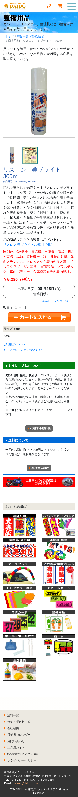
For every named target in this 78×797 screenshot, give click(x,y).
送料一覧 (13, 715)
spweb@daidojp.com (26, 783)
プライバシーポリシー (21, 760)
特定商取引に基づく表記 (23, 754)
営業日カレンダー (19, 734)
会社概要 (13, 728)
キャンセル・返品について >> (22, 349)
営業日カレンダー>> (55, 301)
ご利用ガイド (16, 747)
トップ (9, 36)
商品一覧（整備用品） (31, 36)
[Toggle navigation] (72, 6)
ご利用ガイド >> (14, 344)
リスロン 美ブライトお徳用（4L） (28, 244)
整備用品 (17, 17)
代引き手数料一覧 (19, 721)
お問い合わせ (16, 741)
